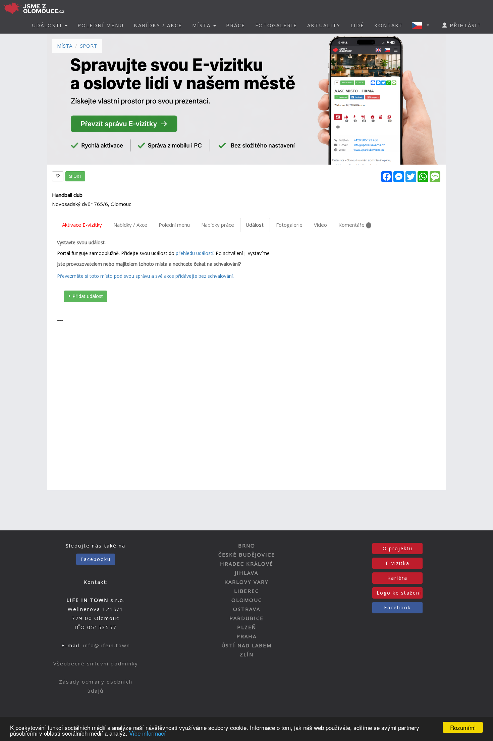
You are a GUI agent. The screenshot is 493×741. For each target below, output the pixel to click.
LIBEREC (246, 590)
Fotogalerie (289, 224)
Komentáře (351, 224)
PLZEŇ (246, 627)
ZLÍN (247, 654)
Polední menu (174, 224)
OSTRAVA (246, 609)
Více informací (147, 733)
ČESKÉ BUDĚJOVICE (246, 554)
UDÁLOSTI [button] (48, 25)
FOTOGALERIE (276, 25)
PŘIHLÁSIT (464, 25)
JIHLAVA (246, 572)
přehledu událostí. (195, 253)
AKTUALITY (323, 25)
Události (255, 224)
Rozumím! (463, 727)
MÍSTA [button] (202, 25)
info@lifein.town (106, 645)
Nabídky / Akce (130, 224)
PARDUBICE (246, 618)
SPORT (88, 45)
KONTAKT (388, 25)
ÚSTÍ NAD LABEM (246, 645)
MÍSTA (64, 45)
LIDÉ (357, 25)
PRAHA (246, 636)
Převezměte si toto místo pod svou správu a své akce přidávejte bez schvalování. (145, 276)
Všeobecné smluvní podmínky (95, 663)
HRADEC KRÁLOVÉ (246, 563)
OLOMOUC (246, 600)
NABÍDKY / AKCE (158, 25)
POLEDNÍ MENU (100, 25)
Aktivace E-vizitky (82, 224)
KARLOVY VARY (246, 581)
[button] (422, 25)
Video (320, 224)
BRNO (246, 545)
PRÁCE (235, 25)
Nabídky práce (217, 224)
